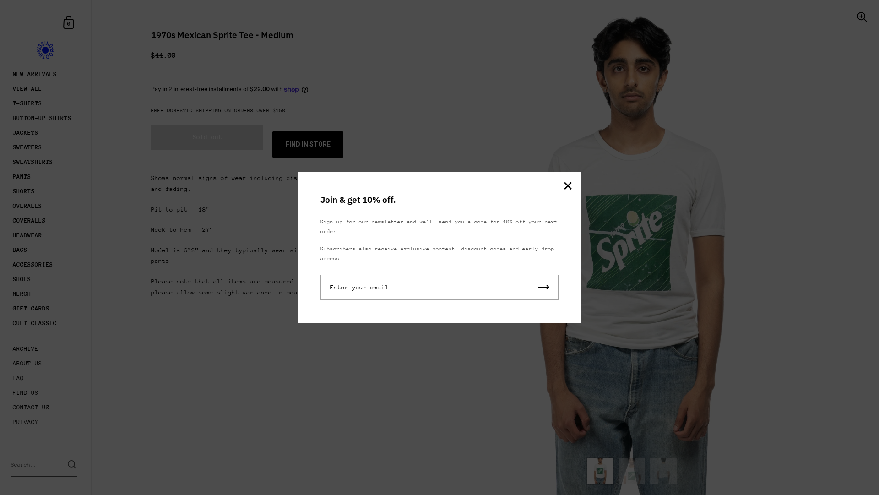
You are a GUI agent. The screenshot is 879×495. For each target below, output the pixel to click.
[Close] (567, 186)
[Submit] (543, 287)
